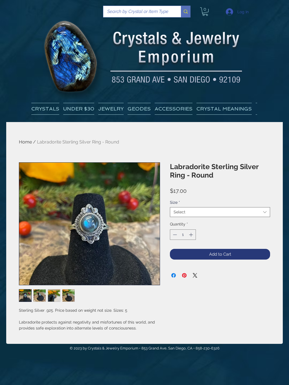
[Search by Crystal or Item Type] (185, 11)
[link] (205, 11)
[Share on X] (195, 275)
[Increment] (191, 235)
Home (25, 142)
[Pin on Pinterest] (184, 275)
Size (175, 202)
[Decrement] (174, 235)
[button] (224, 109)
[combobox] (220, 212)
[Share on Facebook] (173, 275)
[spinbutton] (183, 235)
